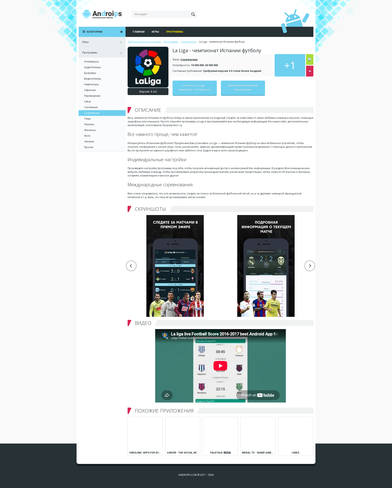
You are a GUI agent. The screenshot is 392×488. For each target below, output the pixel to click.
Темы (87, 118)
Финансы (90, 130)
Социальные (189, 59)
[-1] (309, 71)
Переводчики (92, 96)
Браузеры (90, 73)
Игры (155, 31)
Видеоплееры (92, 78)
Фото (87, 136)
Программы (174, 31)
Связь (87, 101)
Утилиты (89, 124)
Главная (139, 31)
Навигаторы (91, 84)
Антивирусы (91, 61)
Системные (91, 107)
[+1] (309, 59)
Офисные (90, 90)
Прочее (88, 147)
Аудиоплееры (92, 67)
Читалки (89, 141)
